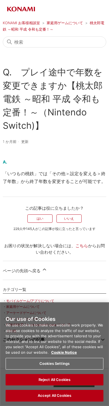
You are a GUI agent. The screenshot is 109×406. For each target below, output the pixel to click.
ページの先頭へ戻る (22, 270)
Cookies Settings (54, 363)
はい (40, 218)
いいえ (69, 218)
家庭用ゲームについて (65, 23)
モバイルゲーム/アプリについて (30, 301)
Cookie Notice (64, 352)
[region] (54, 354)
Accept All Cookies (54, 395)
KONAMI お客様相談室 (21, 23)
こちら (81, 245)
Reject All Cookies (54, 379)
